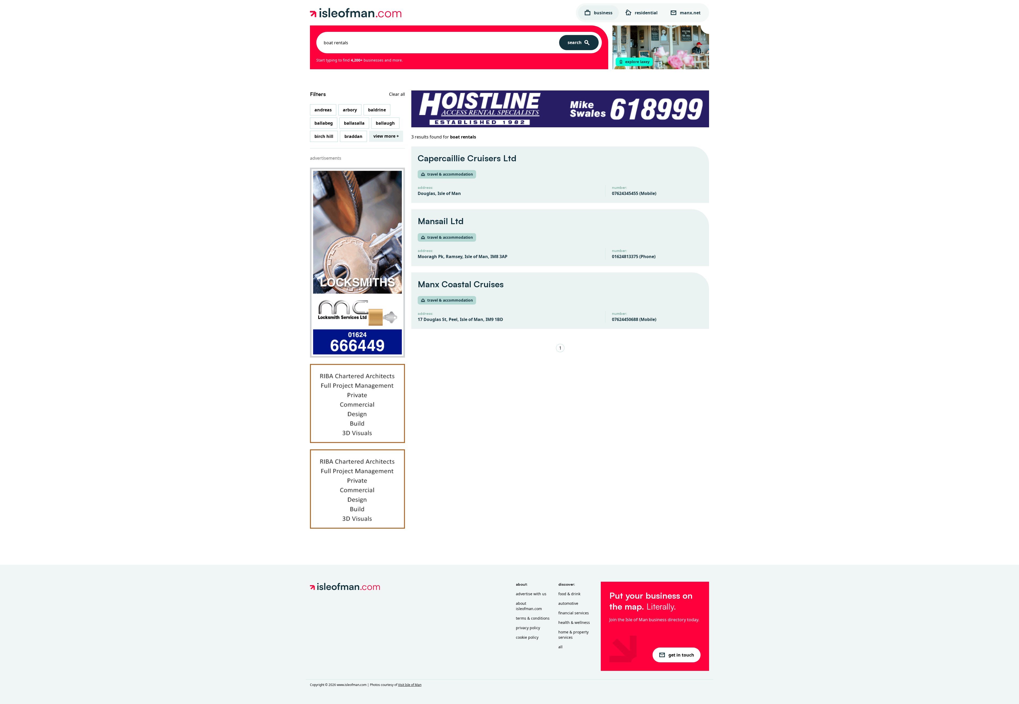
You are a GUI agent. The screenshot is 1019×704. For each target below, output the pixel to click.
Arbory (350, 110)
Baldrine (377, 110)
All (560, 646)
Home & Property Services (573, 634)
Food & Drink (569, 593)
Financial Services (573, 612)
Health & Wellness (574, 622)
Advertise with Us (531, 593)
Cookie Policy (527, 637)
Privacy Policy (528, 627)
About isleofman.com (529, 606)
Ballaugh (385, 123)
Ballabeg (323, 123)
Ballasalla (354, 123)
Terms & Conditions (533, 618)
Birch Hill (323, 136)
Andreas (323, 110)
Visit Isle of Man (409, 685)
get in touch (681, 655)
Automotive (568, 603)
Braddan (353, 136)
